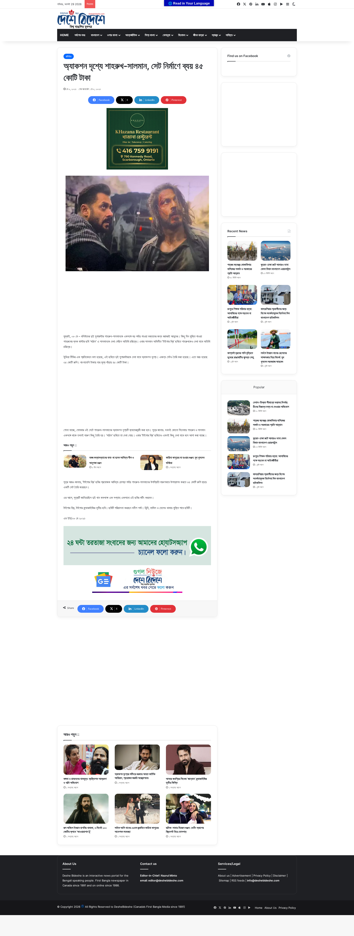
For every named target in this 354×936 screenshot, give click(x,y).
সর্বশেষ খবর (80, 35)
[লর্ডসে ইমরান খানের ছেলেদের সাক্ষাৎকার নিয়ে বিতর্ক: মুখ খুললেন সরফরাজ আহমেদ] (275, 339)
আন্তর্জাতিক (131, 35)
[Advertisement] (137, 305)
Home (64, 35)
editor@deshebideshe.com (165, 880)
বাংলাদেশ (95, 35)
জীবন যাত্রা (198, 35)
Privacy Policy (262, 875)
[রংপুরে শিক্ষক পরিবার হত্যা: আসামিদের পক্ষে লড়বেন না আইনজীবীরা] (242, 295)
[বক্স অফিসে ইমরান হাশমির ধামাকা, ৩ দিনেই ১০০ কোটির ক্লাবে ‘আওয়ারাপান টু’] (86, 809)
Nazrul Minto (169, 875)
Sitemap (224, 880)
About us (224, 875)
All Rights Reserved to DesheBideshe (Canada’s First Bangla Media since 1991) (135, 906)
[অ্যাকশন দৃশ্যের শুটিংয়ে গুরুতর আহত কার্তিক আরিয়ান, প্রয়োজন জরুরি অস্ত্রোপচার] (137, 757)
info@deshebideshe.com (263, 880)
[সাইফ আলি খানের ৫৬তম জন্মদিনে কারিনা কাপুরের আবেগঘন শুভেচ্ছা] (137, 809)
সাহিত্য (229, 35)
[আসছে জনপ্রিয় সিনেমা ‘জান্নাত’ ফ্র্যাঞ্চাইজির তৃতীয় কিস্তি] (188, 760)
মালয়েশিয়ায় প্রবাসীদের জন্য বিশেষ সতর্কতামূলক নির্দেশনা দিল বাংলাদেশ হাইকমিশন (275, 313)
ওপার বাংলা (112, 35)
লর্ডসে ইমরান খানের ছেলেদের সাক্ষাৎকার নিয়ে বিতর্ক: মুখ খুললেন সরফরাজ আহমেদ (274, 357)
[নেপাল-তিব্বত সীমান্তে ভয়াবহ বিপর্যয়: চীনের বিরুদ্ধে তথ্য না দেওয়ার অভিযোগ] (238, 407)
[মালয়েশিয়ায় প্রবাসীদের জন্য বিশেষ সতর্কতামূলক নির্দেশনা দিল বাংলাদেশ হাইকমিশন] (275, 295)
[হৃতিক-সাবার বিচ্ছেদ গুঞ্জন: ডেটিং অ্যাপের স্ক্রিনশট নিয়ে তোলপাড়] (188, 809)
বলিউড (68, 56)
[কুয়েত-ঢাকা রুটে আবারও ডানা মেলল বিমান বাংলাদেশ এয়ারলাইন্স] (275, 251)
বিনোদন (181, 35)
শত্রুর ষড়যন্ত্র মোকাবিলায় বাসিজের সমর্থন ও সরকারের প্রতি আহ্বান (239, 269)
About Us (270, 907)
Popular (259, 387)
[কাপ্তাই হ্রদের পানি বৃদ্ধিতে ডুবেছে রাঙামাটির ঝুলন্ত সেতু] (242, 339)
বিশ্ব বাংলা (150, 35)
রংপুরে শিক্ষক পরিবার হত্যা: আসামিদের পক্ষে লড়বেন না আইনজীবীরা (239, 313)
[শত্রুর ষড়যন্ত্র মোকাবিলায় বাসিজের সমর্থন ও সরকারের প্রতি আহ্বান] (242, 251)
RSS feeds (238, 880)
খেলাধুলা (166, 35)
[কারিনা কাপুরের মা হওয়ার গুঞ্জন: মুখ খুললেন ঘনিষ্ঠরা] (151, 462)
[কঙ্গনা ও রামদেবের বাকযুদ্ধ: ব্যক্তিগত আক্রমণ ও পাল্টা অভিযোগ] (86, 760)
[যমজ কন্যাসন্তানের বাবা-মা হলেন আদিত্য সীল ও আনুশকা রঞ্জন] (75, 461)
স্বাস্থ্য (215, 35)
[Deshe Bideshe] (81, 19)
